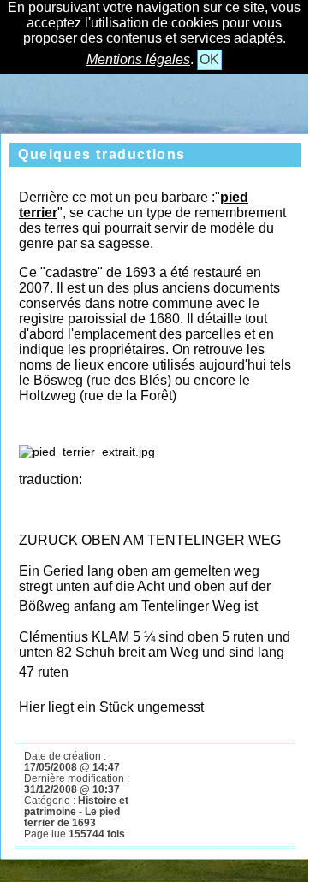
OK (209, 59)
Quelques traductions (102, 154)
